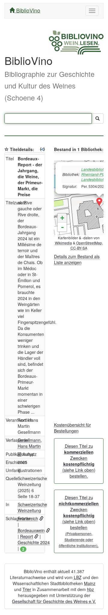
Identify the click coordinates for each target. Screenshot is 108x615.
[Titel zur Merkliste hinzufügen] (6, 149)
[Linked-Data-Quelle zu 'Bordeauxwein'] (48, 530)
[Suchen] (98, 118)
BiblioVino (27, 10)
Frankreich (28, 518)
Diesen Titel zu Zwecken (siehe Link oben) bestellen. (78, 461)
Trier (26, 589)
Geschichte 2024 (34, 542)
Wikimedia (63, 242)
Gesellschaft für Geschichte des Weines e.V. (54, 601)
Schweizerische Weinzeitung (32, 507)
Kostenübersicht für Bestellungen (72, 428)
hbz (90, 589)
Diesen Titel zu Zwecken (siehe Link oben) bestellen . (79, 521)
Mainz (89, 583)
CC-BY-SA (78, 247)
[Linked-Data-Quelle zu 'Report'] (36, 536)
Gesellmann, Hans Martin (30, 443)
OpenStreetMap (89, 242)
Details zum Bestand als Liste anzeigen (77, 259)
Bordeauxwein (31, 530)
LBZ (78, 577)
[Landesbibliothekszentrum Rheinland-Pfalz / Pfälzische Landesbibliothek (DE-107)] (99, 202)
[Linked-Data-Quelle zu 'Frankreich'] (41, 518)
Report (26, 536)
